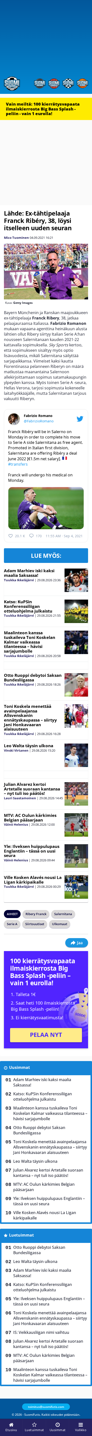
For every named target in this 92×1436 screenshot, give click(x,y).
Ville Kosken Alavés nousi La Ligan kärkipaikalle (33, 880)
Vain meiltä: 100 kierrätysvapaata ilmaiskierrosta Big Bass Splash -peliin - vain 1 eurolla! (43, 108)
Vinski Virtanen (16, 750)
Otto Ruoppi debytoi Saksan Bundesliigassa (33, 677)
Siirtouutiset (34, 924)
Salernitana (63, 914)
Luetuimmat (21, 1235)
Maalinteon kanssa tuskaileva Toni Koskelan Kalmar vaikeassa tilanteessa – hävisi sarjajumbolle (29, 642)
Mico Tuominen (16, 237)
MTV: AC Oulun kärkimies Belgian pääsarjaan (30, 817)
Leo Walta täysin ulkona (28, 745)
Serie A (12, 924)
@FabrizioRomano (38, 421)
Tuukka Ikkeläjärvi (19, 580)
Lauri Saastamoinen (20, 798)
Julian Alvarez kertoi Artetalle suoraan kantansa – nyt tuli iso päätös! (32, 788)
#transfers (18, 464)
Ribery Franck (36, 914)
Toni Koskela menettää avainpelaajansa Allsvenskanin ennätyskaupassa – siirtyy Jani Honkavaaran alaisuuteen (30, 717)
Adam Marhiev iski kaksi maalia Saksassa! (29, 573)
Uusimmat (19, 1067)
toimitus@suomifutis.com (46, 1407)
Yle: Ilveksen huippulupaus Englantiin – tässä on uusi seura (31, 851)
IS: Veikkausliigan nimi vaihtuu (41, 1332)
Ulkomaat (59, 924)
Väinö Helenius (16, 824)
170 (39, 536)
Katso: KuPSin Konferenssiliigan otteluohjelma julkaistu (28, 606)
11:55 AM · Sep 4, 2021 (64, 536)
